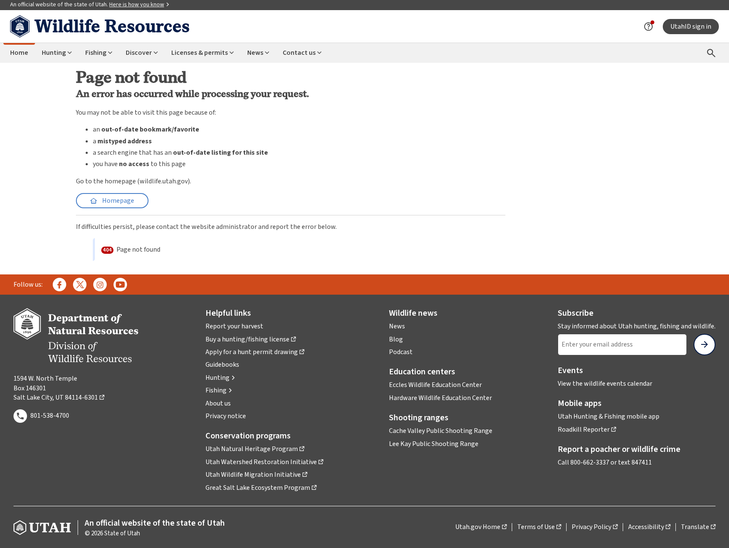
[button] (220, 377)
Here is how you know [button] (139, 4)
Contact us (299, 52)
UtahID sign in (690, 26)
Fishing (95, 52)
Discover (139, 52)
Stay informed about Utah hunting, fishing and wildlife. (637, 326)
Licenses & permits (199, 52)
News (255, 52)
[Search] (711, 52)
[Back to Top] (712, 531)
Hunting (54, 52)
